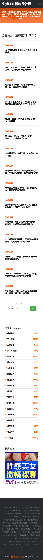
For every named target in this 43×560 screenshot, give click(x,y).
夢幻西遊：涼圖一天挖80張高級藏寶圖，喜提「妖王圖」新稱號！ (21, 292)
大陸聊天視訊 (9, 514)
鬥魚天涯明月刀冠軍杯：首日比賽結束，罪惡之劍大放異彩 (21, 189)
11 (22, 308)
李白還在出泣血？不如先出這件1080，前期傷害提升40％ (19, 137)
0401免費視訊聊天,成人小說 (12, 520)
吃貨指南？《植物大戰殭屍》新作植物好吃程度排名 (21, 257)
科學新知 (22, 385)
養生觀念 (22, 420)
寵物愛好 (22, 409)
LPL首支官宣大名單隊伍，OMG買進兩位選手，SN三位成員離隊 (21, 206)
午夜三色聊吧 (7, 526)
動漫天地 (22, 391)
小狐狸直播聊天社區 (18, 557)
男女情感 (22, 362)
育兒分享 (22, 414)
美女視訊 (17, 517)
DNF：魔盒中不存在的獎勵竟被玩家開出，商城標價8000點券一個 (21, 68)
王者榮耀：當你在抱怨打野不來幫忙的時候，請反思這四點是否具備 (21, 223)
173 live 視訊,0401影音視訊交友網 (18, 541)
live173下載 (26, 517)
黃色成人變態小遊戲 (10, 535)
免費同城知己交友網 (21, 526)
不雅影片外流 (35, 517)
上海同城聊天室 (12, 529)
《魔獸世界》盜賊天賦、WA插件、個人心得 (21, 154)
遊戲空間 (9, 45)
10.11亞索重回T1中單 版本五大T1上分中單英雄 (21, 120)
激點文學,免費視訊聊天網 (23, 538)
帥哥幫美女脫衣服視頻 (32, 514)
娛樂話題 (22, 403)
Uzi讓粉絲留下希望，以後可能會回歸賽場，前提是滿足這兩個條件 (21, 240)
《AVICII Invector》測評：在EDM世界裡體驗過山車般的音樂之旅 (21, 275)
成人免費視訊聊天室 (15, 510)
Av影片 (22, 438)
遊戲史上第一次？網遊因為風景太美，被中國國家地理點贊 (20, 85)
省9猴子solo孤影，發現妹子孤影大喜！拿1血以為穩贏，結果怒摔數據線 (21, 171)
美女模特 (22, 339)
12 (28, 308)
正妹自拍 (22, 345)
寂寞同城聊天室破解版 (31, 510)
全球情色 (18, 514)
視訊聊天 (22, 432)
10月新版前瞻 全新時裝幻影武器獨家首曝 (21, 51)
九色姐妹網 (36, 532)
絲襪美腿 (22, 333)
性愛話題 (22, 356)
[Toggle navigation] (39, 2)
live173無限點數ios (11, 507)
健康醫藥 (22, 426)
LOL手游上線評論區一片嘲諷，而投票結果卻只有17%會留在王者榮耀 (20, 103)
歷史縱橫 (22, 380)
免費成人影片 (15, 532)
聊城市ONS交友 (26, 529)
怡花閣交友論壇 (34, 535)
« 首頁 (11, 308)
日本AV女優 (22, 351)
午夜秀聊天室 (26, 532)
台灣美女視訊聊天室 (23, 544)
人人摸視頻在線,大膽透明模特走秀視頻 (25, 523)
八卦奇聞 (22, 368)
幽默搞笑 (22, 374)
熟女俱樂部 (24, 535)
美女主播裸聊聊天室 (33, 507)
